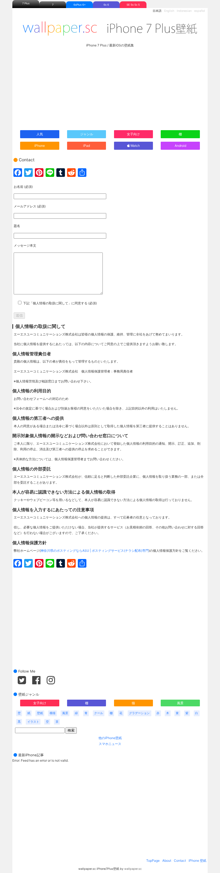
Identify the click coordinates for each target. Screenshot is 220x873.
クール (98, 713)
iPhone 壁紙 (197, 861)
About (166, 861)
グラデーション (139, 713)
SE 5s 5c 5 (133, 4)
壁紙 (40, 713)
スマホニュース (110, 744)
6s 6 (106, 4)
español (199, 11)
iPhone (39, 146)
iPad (86, 146)
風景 (180, 703)
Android (180, 146)
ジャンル (86, 134)
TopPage (153, 861)
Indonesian (184, 11)
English (169, 11)
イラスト (33, 722)
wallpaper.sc (133, 869)
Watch (135, 146)
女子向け (133, 134)
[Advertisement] (110, 87)
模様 (53, 713)
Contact (180, 861)
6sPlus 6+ (80, 4)
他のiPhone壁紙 (110, 738)
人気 (39, 134)
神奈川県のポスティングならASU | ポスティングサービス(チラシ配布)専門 (95, 551)
